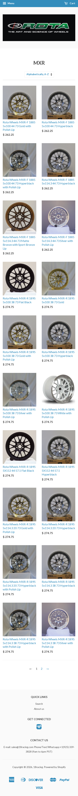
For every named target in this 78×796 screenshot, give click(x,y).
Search (39, 703)
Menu (10, 3)
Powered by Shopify (55, 767)
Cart (72, 3)
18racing (38, 767)
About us (39, 708)
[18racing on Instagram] (39, 728)
